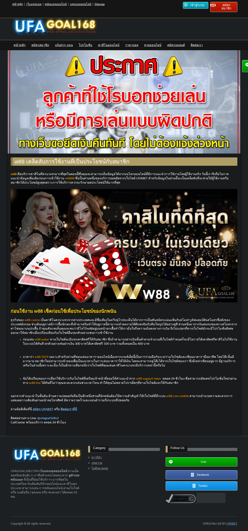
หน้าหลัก (17, 4)
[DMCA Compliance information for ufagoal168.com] (181, 502)
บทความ (96, 463)
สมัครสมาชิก (40, 45)
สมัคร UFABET (43, 409)
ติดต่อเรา (197, 45)
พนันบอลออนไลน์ (56, 4)
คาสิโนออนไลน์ (108, 45)
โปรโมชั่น (85, 45)
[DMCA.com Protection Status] (211, 502)
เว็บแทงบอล (33, 4)
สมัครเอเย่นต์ (176, 45)
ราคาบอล (131, 45)
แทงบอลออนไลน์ (80, 4)
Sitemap (100, 4)
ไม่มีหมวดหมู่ (99, 468)
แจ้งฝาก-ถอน (64, 45)
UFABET (231, 523)
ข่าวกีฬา (96, 457)
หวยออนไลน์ (152, 45)
